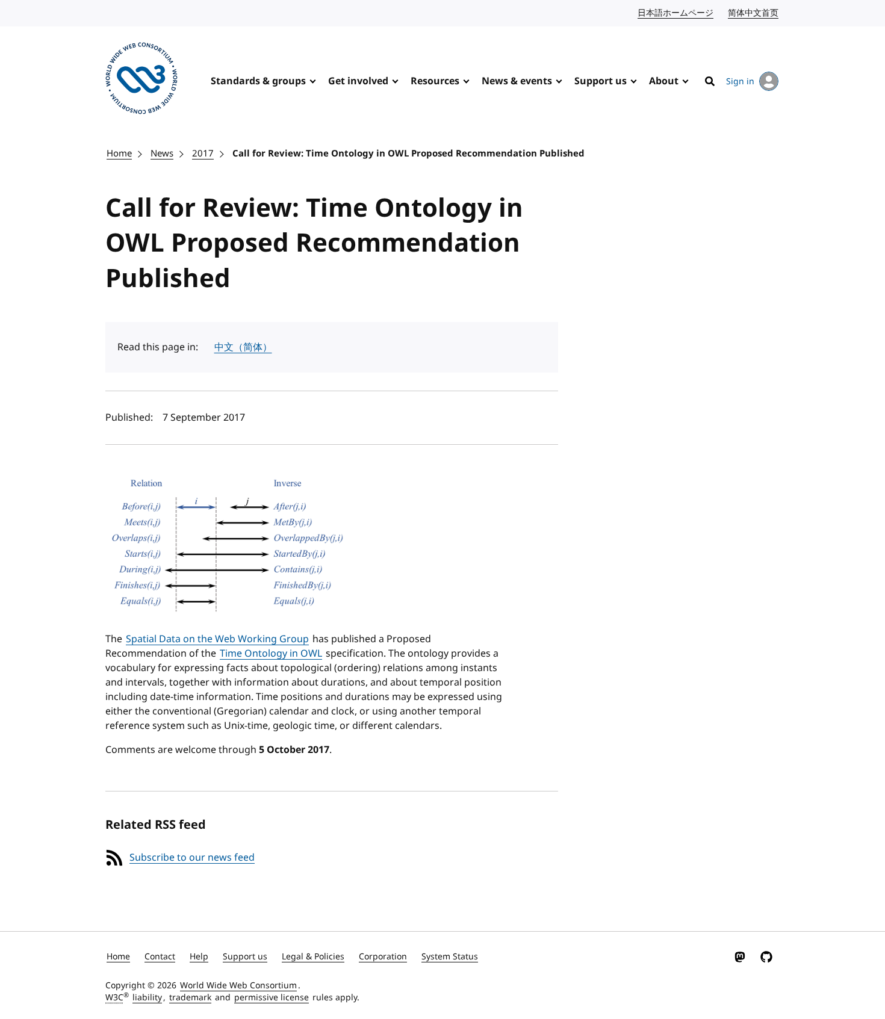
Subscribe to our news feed (192, 857)
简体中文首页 (754, 13)
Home (119, 153)
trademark (190, 997)
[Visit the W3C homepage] (141, 80)
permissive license (271, 997)
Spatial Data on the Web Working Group (217, 639)
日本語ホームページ (676, 13)
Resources (435, 81)
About (663, 81)
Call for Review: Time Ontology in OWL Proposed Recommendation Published (408, 153)
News (162, 153)
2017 (203, 153)
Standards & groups (258, 81)
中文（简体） (243, 347)
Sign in (740, 81)
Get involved (358, 81)
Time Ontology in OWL (271, 653)
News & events (517, 81)
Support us (600, 81)
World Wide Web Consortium (238, 985)
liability (147, 997)
